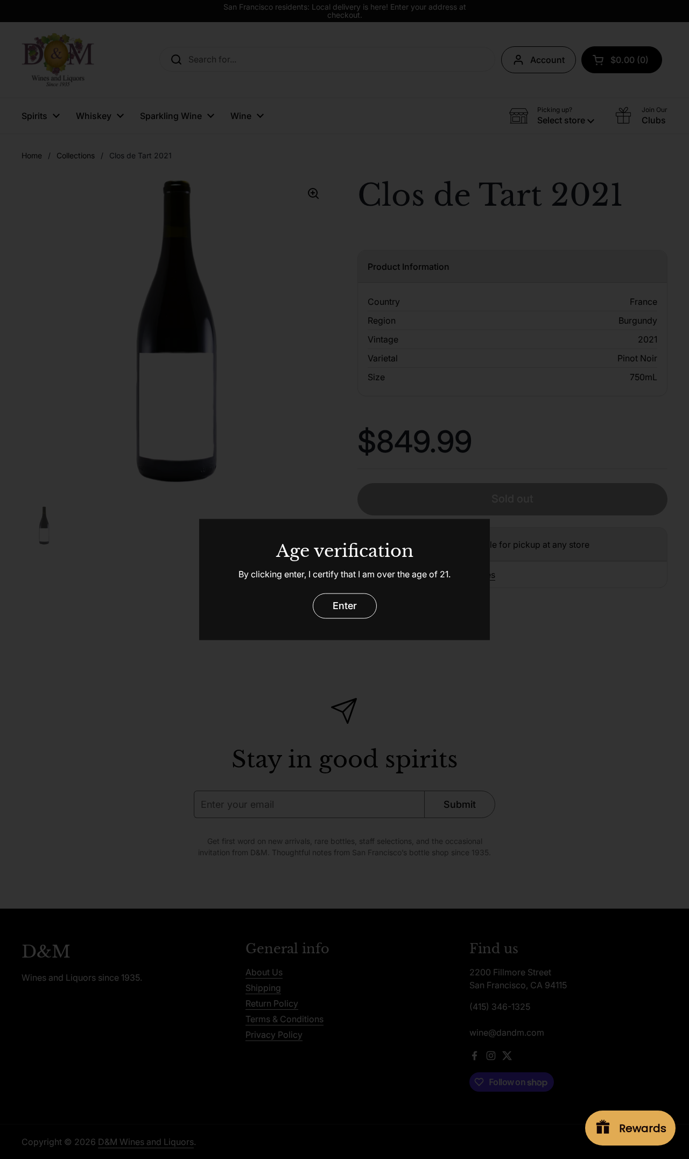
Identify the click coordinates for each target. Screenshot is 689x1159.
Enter (345, 605)
